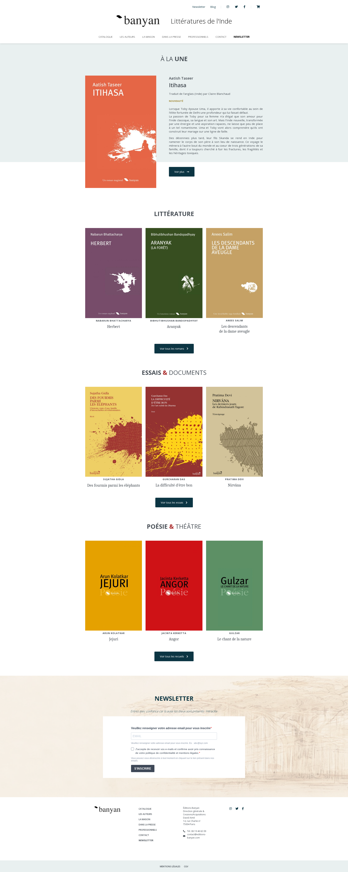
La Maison (148, 36)
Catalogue (106, 36)
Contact (221, 36)
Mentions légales (170, 866)
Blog (213, 7)
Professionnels (198, 36)
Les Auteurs (127, 36)
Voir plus (179, 171)
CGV (186, 866)
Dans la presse (171, 36)
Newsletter (198, 7)
